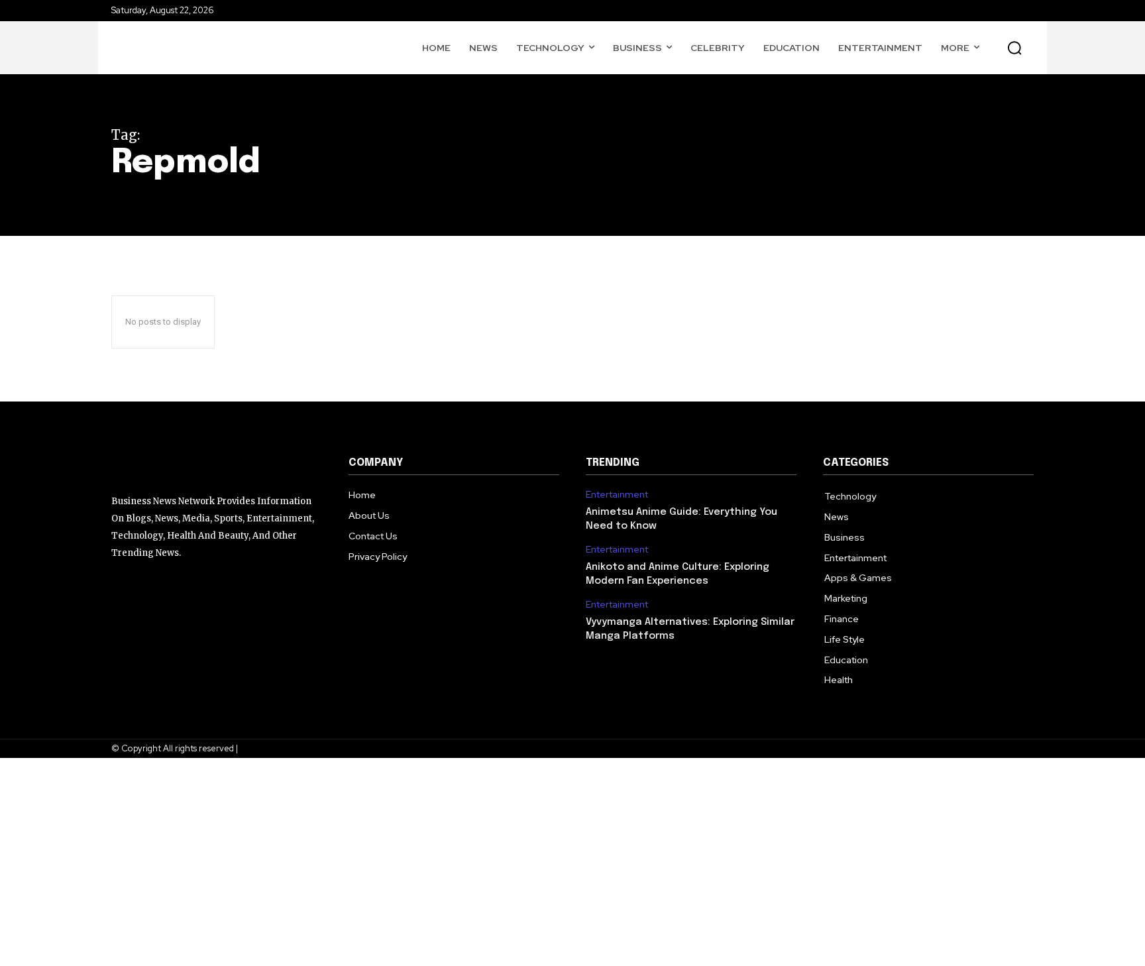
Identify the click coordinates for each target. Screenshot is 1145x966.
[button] (1014, 47)
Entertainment (617, 494)
